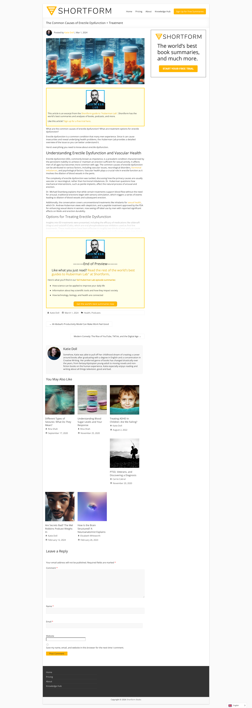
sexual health (134, 202)
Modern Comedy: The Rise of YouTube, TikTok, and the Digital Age (107, 336)
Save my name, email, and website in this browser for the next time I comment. (85, 647)
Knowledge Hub (162, 11)
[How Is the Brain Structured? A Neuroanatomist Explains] (92, 493)
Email (49, 621)
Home (129, 11)
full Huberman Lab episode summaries (96, 279)
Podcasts (96, 312)
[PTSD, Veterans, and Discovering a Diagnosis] (124, 439)
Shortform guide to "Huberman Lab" (99, 113)
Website (50, 635)
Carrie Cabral (119, 479)
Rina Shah (53, 428)
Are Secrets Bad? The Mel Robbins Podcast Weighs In (59, 528)
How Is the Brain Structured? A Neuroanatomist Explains (92, 528)
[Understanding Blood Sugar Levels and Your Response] (92, 386)
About (149, 11)
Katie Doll (69, 32)
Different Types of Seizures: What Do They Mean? (58, 422)
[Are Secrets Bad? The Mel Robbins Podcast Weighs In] (60, 493)
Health (87, 312)
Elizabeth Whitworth (90, 535)
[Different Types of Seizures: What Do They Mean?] (60, 386)
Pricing (138, 11)
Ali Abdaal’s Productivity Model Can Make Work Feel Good (79, 324)
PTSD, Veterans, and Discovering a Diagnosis (123, 473)
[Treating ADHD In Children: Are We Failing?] (124, 386)
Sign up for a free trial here (77, 121)
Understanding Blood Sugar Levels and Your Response (90, 422)
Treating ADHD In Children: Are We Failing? (123, 420)
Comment (52, 567)
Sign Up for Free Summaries (190, 11)
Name (50, 606)
